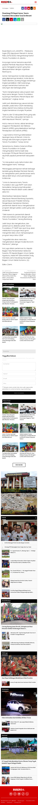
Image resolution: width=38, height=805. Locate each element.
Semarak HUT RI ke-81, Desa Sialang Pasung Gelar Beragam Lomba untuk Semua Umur (28, 338)
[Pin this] (11, 19)
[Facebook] (22, 8)
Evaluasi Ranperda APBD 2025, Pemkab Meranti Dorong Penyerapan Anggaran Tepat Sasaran (27, 417)
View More (19, 465)
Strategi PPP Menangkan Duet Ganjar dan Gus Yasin (18, 547)
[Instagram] (25, 8)
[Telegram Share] (15, 19)
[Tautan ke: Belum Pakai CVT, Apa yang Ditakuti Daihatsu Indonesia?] (6, 723)
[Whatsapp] (18, 19)
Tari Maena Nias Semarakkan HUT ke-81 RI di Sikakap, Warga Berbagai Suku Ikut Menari (9, 455)
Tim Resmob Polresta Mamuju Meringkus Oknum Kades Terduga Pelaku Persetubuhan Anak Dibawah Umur (28, 275)
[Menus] (35, 2)
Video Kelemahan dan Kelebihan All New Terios (16, 718)
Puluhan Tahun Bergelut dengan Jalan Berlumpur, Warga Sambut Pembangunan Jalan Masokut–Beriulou (10, 417)
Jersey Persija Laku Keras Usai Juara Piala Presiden (23, 682)
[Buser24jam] (9, 1)
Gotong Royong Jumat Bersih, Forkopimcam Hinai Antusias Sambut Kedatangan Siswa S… (17, 627)
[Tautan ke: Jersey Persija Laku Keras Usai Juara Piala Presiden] (6, 683)
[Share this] (4, 19)
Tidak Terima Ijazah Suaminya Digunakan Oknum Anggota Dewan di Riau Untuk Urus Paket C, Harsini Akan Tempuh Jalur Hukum (10, 275)
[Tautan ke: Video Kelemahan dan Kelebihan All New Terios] (19, 703)
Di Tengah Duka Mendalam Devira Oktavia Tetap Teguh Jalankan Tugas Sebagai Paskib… (19, 762)
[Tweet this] (7, 19)
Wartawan (9, 802)
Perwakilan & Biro (30, 800)
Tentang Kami (17, 802)
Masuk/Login (21, 800)
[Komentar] (22, 19)
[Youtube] (28, 8)
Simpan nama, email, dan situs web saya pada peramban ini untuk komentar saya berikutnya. (17, 388)
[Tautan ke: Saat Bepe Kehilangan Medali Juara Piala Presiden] (19, 665)
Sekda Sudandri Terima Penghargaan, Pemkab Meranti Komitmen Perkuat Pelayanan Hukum (28, 436)
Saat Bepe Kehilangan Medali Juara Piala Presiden (17, 678)
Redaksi (3, 802)
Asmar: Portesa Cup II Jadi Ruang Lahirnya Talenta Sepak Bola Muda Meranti (10, 319)
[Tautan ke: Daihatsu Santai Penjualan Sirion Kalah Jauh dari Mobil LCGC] (6, 729)
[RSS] (34, 8)
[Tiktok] (31, 8)
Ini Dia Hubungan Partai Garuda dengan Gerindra (17, 542)
